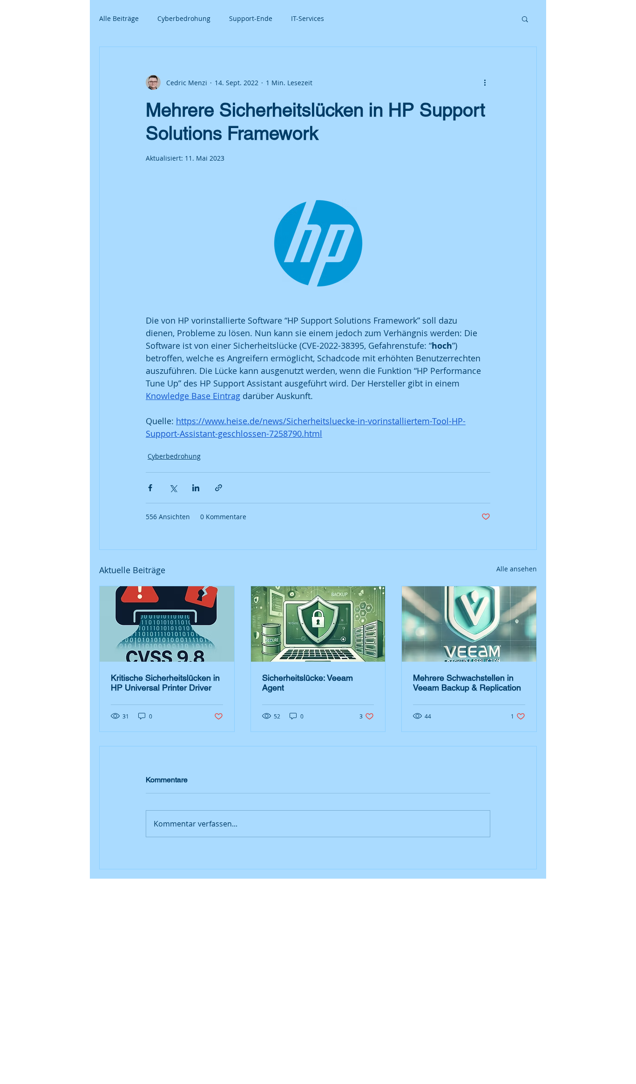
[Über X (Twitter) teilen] (173, 487)
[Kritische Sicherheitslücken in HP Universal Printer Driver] (167, 624)
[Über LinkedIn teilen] (195, 487)
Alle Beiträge (119, 18)
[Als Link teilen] (218, 487)
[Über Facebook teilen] (150, 487)
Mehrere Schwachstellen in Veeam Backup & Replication (467, 682)
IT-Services (307, 18)
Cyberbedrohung (183, 18)
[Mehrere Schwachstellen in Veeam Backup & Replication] (469, 624)
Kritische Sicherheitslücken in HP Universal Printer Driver (165, 682)
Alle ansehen (516, 568)
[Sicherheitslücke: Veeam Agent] (318, 624)
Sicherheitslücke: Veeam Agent (307, 682)
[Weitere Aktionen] (484, 82)
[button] (525, 18)
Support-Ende (250, 18)
